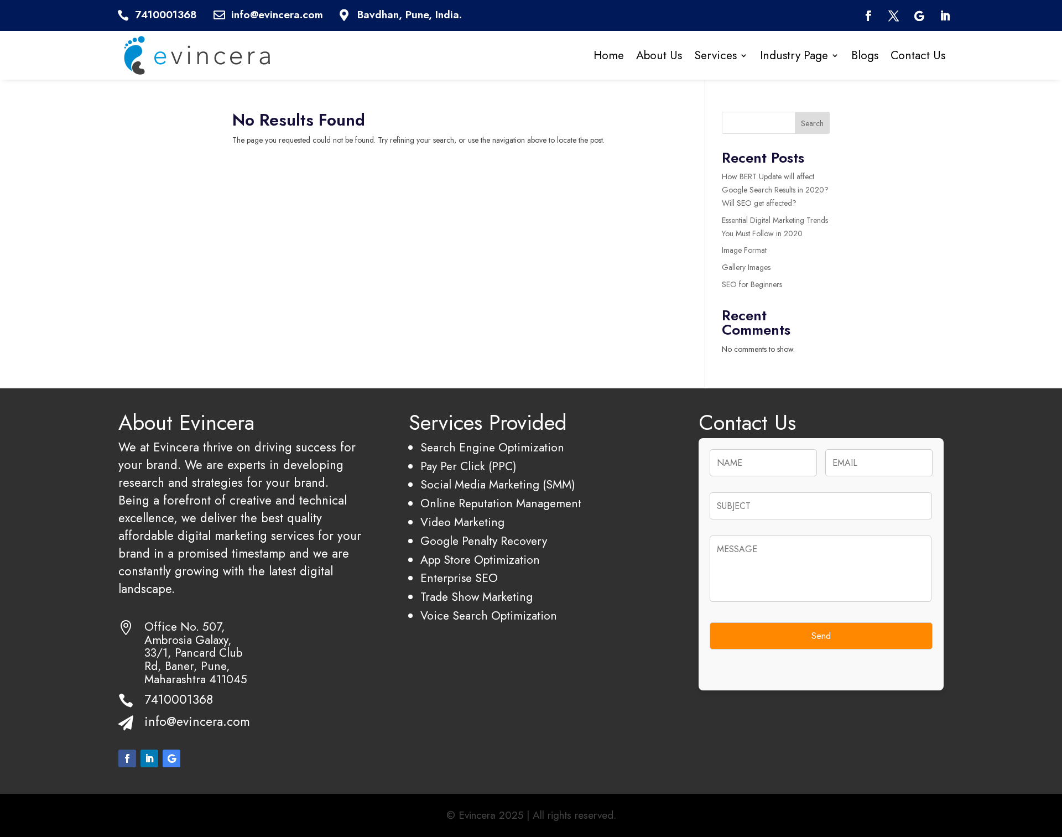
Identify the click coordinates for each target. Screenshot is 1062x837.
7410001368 (178, 699)
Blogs (864, 55)
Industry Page (794, 55)
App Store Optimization (480, 559)
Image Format (744, 250)
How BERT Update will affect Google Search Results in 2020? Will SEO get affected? (775, 190)
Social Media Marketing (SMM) (497, 484)
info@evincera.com (197, 721)
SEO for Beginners (752, 284)
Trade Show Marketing (476, 596)
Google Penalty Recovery (483, 540)
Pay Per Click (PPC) (468, 466)
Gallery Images (746, 267)
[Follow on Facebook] (867, 16)
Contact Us (918, 55)
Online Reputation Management (500, 503)
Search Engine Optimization (492, 447)
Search (812, 123)
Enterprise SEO (459, 577)
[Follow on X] (893, 16)
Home (609, 55)
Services (715, 55)
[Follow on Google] (919, 16)
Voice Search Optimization (488, 615)
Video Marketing (462, 522)
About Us (659, 55)
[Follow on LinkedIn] (945, 16)
